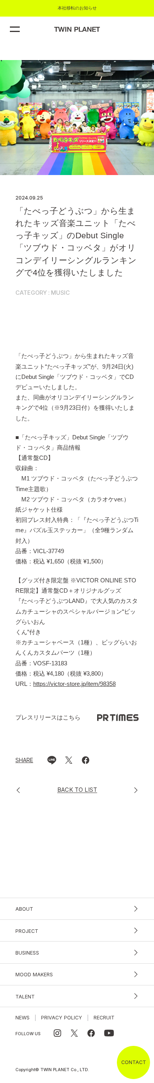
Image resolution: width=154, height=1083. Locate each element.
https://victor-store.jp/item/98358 (74, 684)
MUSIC (60, 293)
